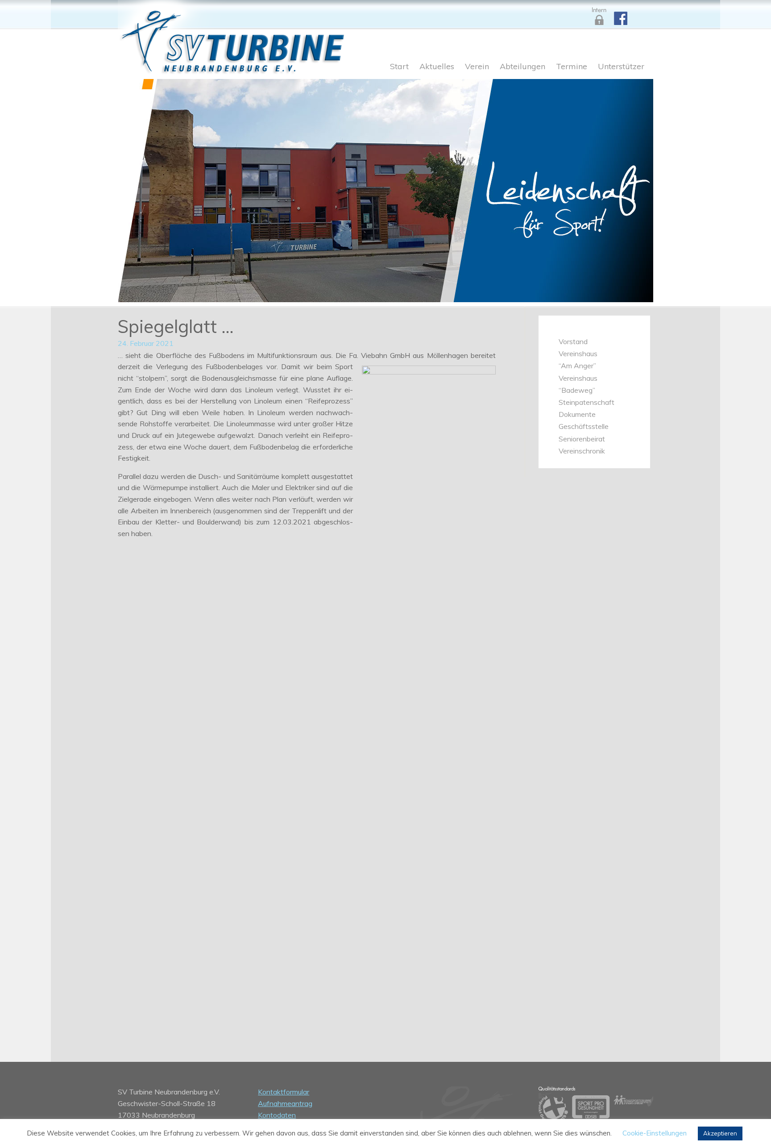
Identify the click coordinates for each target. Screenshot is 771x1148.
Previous (136, 188)
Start (399, 66)
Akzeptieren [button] (720, 1133)
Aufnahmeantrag (285, 1103)
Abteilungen (522, 66)
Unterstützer (621, 66)
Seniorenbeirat (582, 438)
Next (635, 188)
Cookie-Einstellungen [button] (654, 1133)
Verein (477, 66)
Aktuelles (436, 66)
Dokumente (577, 414)
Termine (571, 66)
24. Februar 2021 (146, 343)
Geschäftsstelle (584, 426)
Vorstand (573, 341)
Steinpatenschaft (586, 402)
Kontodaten (277, 1115)
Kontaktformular (283, 1091)
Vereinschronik (582, 450)
